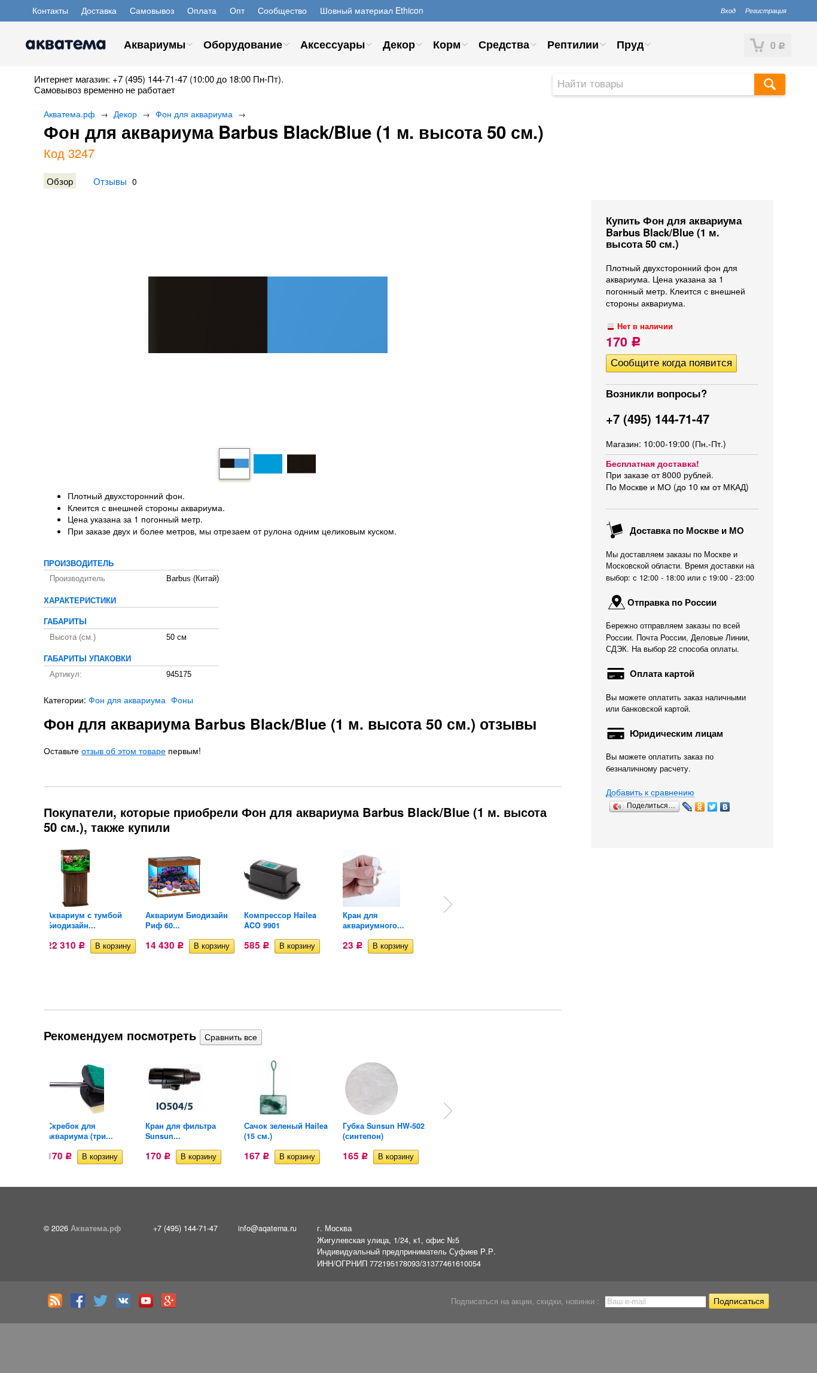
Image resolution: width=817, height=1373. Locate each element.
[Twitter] (712, 807)
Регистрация (765, 10)
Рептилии (573, 44)
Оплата (202, 10)
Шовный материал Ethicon (371, 10)
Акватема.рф (69, 114)
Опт (237, 10)
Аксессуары (332, 44)
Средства (503, 44)
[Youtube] (149, 1304)
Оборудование (242, 44)
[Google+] (171, 1304)
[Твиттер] (103, 1304)
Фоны (182, 699)
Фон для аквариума (194, 114)
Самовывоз (152, 10)
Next (448, 904)
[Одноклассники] (700, 807)
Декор (399, 44)
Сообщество (282, 10)
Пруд (630, 44)
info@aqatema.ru (267, 1228)
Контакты (50, 10)
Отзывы (110, 180)
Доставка (99, 10)
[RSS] (58, 1304)
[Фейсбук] (81, 1304)
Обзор (60, 180)
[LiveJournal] (687, 807)
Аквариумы (154, 44)
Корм (447, 44)
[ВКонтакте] (725, 807)
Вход (728, 10)
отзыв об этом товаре (123, 751)
